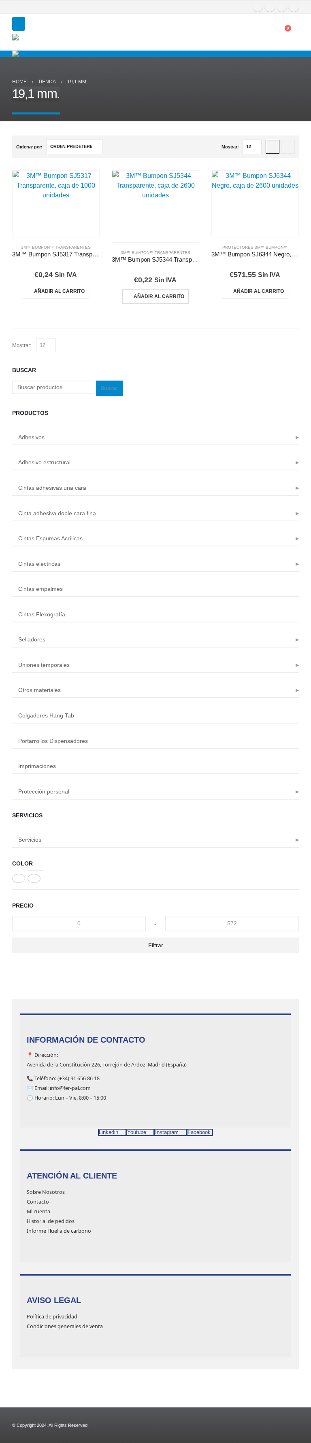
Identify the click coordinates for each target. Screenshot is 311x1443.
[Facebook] (258, 7)
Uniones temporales (44, 665)
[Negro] (18, 878)
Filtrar (155, 945)
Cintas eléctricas (39, 564)
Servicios (29, 839)
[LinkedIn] (293, 7)
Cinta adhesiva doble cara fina (57, 513)
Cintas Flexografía (41, 614)
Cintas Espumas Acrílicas (50, 538)
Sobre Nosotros (46, 1192)
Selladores (31, 639)
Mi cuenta (38, 1211)
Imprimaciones (37, 766)
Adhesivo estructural (44, 462)
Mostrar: (230, 146)
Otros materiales (39, 690)
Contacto (38, 1201)
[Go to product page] (56, 204)
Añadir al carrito (59, 291)
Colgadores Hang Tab (46, 715)
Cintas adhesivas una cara (52, 488)
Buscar (109, 388)
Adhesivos (31, 437)
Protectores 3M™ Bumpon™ (255, 247)
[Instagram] (282, 7)
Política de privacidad (52, 1316)
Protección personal (43, 791)
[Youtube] (269, 7)
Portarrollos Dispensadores (53, 741)
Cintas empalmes (40, 589)
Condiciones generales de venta (65, 1326)
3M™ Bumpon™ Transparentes (56, 247)
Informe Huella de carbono (59, 1230)
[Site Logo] (32, 42)
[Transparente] (34, 878)
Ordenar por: (29, 146)
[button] (18, 24)
